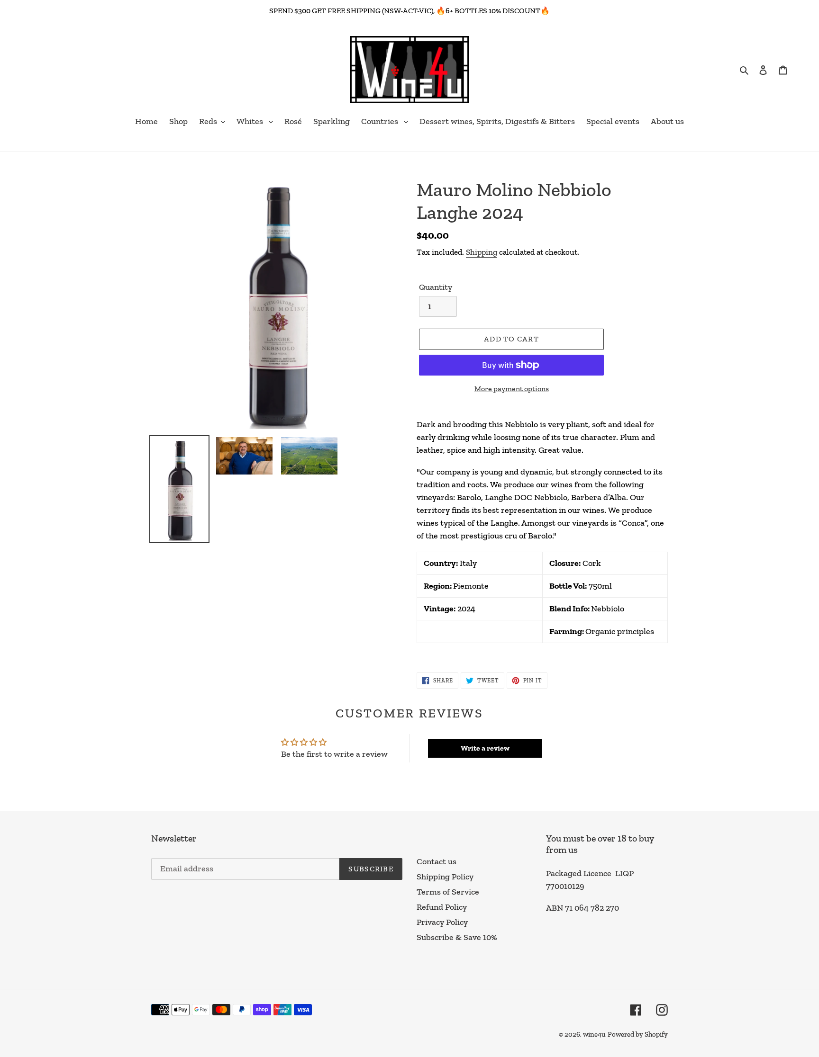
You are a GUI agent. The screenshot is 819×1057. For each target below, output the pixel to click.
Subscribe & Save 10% (457, 937)
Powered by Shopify (638, 1034)
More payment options (511, 388)
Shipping (481, 252)
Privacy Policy (442, 922)
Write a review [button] (485, 747)
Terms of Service (448, 892)
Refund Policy (442, 907)
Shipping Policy (445, 876)
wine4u (594, 1034)
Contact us (436, 861)
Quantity (435, 287)
